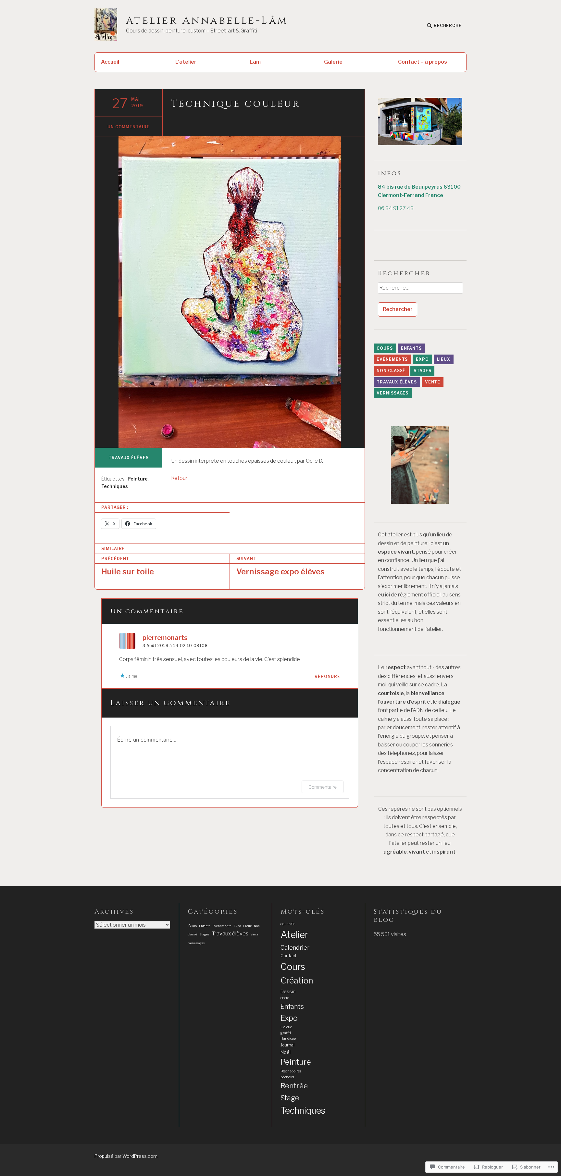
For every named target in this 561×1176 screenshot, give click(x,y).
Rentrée (294, 1085)
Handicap (288, 1038)
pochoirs (287, 1077)
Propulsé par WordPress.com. (126, 1156)
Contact (288, 955)
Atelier (294, 934)
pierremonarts (165, 638)
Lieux (444, 359)
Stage (289, 1098)
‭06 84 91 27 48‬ (396, 208)
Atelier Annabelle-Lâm (207, 21)
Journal (287, 1045)
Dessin (287, 991)
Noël (285, 1052)
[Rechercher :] (420, 290)
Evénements (392, 359)
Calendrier (294, 947)
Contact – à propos (422, 62)
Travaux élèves (128, 457)
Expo (422, 359)
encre (284, 998)
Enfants (411, 348)
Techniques (114, 486)
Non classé (391, 370)
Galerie (333, 62)
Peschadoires (290, 1071)
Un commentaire (128, 126)
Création (296, 980)
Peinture (138, 479)
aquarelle (287, 924)
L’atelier (185, 62)
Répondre (327, 676)
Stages (422, 370)
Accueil (110, 62)
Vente (433, 382)
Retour (179, 478)
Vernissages (392, 393)
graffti (285, 1033)
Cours (385, 348)
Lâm (255, 62)
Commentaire (322, 787)
